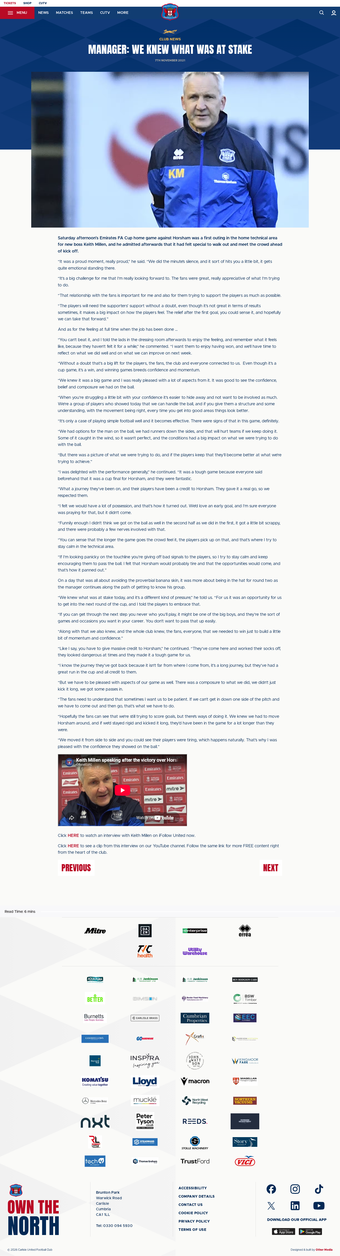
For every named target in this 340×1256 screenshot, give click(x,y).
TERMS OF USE (192, 1230)
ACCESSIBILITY (193, 1188)
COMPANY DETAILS (197, 1196)
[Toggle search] (321, 13)
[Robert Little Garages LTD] (95, 1142)
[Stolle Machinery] (195, 1142)
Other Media (324, 1249)
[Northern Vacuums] (245, 1100)
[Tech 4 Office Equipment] (95, 1161)
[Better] (95, 999)
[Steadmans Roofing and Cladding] (145, 1142)
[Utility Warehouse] (195, 951)
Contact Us (191, 1205)
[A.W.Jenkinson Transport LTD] (145, 979)
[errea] (245, 930)
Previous (76, 868)
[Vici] (245, 1161)
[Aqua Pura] (95, 979)
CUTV (43, 3)
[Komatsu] (95, 1082)
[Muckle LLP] (145, 1100)
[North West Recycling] (195, 1100)
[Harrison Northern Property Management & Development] (245, 1038)
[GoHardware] (145, 1038)
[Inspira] (145, 1061)
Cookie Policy (193, 1213)
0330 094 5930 (114, 1226)
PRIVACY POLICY (194, 1221)
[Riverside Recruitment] (245, 1121)
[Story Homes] (245, 1142)
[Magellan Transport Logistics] (245, 1081)
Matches (64, 13)
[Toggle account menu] (334, 13)
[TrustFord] (195, 1161)
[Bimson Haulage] (145, 999)
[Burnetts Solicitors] (95, 1018)
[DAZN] (145, 930)
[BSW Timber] (245, 999)
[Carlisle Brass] (145, 1018)
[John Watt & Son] (195, 1061)
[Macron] (195, 1081)
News (43, 13)
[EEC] (245, 1018)
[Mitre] (95, 930)
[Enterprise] (195, 930)
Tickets (10, 3)
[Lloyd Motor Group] (145, 1081)
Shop (27, 3)
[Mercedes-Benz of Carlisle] (95, 1100)
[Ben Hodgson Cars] (245, 979)
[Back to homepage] (170, 11)
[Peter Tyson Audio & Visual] (145, 1121)
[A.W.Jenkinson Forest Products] (195, 979)
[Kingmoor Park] (245, 1061)
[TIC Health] (145, 951)
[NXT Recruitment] (95, 1121)
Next (270, 868)
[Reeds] (195, 1121)
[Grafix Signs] (195, 1038)
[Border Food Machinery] (195, 999)
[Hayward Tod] (95, 1061)
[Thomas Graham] (145, 1161)
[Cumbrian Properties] (195, 1018)
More (122, 13)
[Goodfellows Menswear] (95, 1038)
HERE (73, 836)
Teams (86, 13)
